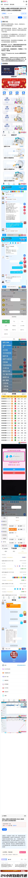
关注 (20, 17)
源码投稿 (12, 4)
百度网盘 (4, 829)
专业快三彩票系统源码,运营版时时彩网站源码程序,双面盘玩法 (21, 866)
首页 (2, 4)
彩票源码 (4, 13)
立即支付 (14, 825)
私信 (25, 17)
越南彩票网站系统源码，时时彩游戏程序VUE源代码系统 (7, 866)
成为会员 (6, 4)
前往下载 (24, 13)
